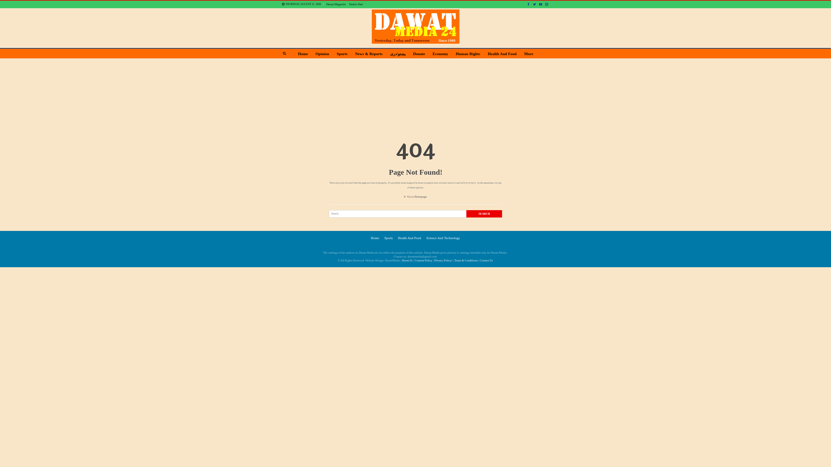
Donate (419, 54)
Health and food (502, 54)
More (528, 54)
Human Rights (468, 54)
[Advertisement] (415, 91)
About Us (407, 260)
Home (303, 54)
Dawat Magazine (336, 4)
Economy (440, 54)
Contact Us (486, 260)
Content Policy (423, 260)
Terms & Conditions (466, 260)
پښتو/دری (398, 54)
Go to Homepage (417, 196)
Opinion (322, 54)
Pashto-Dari (356, 4)
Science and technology (443, 238)
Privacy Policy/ (443, 260)
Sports (342, 54)
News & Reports (369, 54)
